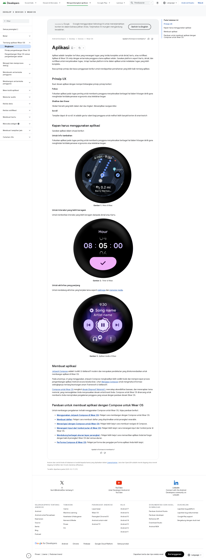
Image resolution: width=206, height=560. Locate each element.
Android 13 (125, 524)
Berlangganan (174, 554)
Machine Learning (70, 513)
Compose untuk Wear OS (62, 389)
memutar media (116, 290)
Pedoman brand (56, 554)
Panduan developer (156, 515)
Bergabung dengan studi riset (189, 520)
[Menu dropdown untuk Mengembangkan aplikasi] (91, 3)
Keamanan (39, 519)
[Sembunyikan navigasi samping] (28, 555)
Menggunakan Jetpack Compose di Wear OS (78, 415)
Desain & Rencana (50, 3)
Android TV (96, 524)
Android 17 (125, 509)
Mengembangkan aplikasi (77, 3)
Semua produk (123, 544)
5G (64, 528)
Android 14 (125, 520)
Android (38, 511)
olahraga (101, 290)
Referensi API (154, 519)
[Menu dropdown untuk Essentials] (37, 3)
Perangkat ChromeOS (100, 516)
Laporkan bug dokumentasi (188, 513)
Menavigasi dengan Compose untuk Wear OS (78, 424)
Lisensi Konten (112, 463)
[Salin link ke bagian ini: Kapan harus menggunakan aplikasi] (102, 125)
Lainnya (120, 3)
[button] (14, 36)
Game (65, 509)
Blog (36, 530)
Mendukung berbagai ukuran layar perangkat (78, 435)
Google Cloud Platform (104, 544)
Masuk (200, 3)
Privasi (65, 524)
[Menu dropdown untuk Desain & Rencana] (61, 3)
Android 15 (125, 516)
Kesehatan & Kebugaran (72, 516)
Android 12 (125, 528)
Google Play (102, 3)
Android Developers (59, 39)
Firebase (87, 544)
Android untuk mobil (99, 520)
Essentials (29, 3)
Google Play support (185, 516)
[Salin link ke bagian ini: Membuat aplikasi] (78, 366)
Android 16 (125, 513)
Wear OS (31, 12)
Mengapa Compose (109, 382)
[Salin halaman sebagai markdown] (80, 48)
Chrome (76, 544)
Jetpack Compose (60, 371)
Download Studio (155, 523)
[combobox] (141, 3)
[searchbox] (16, 21)
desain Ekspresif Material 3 (93, 389)
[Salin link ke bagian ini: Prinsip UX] (68, 79)
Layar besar (96, 509)
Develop (7, 12)
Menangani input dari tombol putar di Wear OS (79, 428)
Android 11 (125, 532)
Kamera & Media (69, 520)
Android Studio (187, 3)
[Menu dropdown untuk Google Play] (110, 3)
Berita (37, 526)
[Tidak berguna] (152, 39)
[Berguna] (148, 39)
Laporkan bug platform (186, 509)
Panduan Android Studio (158, 511)
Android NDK (154, 526)
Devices (19, 12)
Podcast (38, 534)
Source (37, 523)
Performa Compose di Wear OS (71, 442)
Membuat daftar (64, 419)
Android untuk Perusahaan (45, 515)
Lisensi (44, 554)
